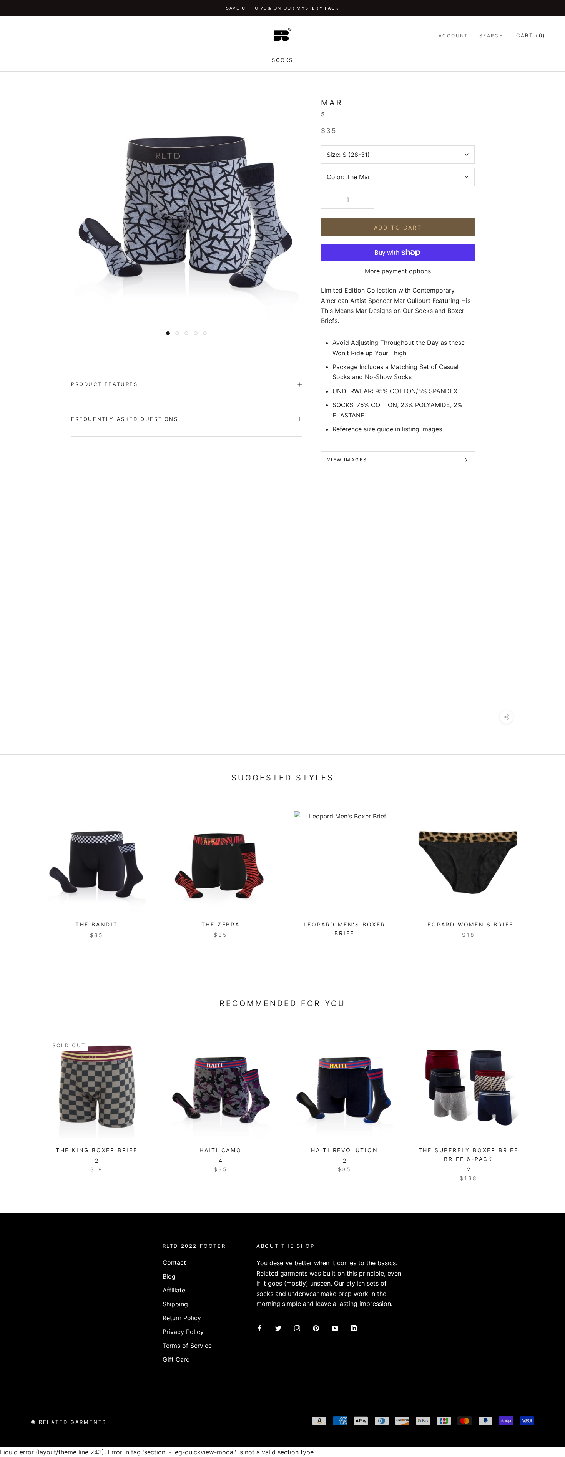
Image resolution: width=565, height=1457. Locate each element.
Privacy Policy (183, 1332)
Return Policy (182, 1318)
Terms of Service (187, 1345)
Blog (169, 1276)
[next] (541, 1100)
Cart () (531, 35)
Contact (174, 1262)
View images (347, 459)
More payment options (398, 271)
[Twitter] (278, 1327)
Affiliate (174, 1290)
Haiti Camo (220, 1150)
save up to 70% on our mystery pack (282, 8)
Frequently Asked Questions (124, 419)
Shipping (175, 1304)
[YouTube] (335, 1327)
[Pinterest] (316, 1327)
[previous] (24, 1100)
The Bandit (96, 924)
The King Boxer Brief (97, 1150)
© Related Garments (68, 1422)
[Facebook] (259, 1327)
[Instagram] (297, 1327)
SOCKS (282, 60)
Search (491, 35)
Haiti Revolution (344, 1150)
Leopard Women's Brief (468, 924)
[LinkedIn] (354, 1327)
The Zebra (220, 924)
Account (454, 35)
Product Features (104, 384)
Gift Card (176, 1359)
